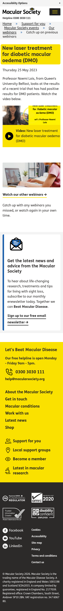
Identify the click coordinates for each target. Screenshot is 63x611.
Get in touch (16, 399)
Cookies (36, 529)
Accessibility (39, 536)
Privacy (36, 549)
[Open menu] (54, 11)
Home (7, 24)
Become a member (29, 459)
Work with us (17, 413)
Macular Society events (21, 28)
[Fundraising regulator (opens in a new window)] (17, 498)
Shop (9, 427)
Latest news (15, 420)
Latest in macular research (28, 471)
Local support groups (31, 450)
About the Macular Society (29, 392)
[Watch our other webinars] (32, 193)
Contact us (38, 562)
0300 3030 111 (22, 18)
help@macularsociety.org (25, 379)
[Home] (22, 14)
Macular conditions (22, 406)
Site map (37, 542)
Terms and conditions (44, 555)
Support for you (33, 24)
